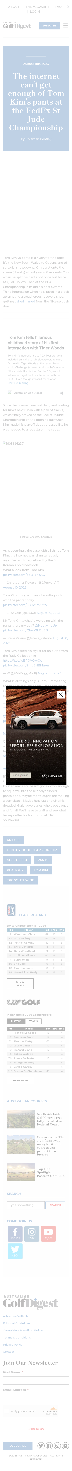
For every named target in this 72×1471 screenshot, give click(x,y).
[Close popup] (61, 695)
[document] (36, 735)
